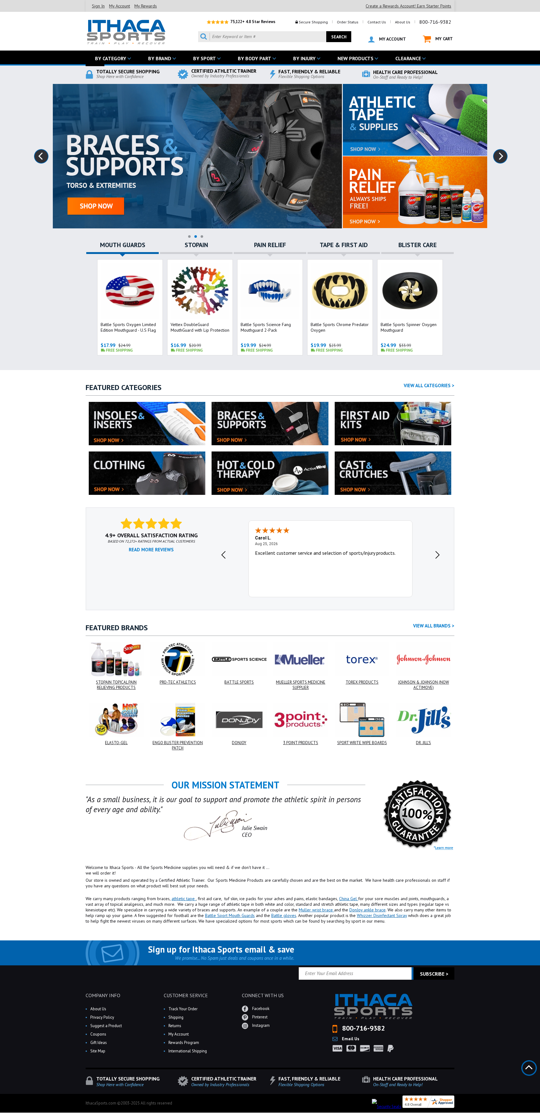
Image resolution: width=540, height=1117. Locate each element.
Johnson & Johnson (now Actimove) (423, 685)
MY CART (443, 38)
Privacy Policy (102, 1017)
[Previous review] (223, 555)
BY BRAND (159, 58)
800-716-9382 (435, 22)
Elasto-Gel (116, 742)
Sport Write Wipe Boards (362, 742)
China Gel (348, 898)
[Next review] (437, 555)
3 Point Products (300, 742)
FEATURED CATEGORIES (124, 387)
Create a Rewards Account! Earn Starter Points (408, 6)
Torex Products (362, 682)
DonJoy (239, 742)
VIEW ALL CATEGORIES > (429, 385)
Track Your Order (183, 1009)
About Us (402, 22)
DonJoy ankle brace (367, 910)
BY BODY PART (254, 58)
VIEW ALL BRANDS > (433, 626)
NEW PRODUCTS (355, 58)
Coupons (98, 1034)
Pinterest (259, 1017)
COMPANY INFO (103, 995)
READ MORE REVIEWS (151, 550)
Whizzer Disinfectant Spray (382, 915)
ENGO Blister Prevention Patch (177, 745)
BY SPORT (204, 58)
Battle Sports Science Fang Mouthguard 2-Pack (266, 327)
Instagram (260, 1025)
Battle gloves (283, 915)
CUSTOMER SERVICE (186, 995)
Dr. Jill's (423, 742)
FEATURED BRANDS (117, 627)
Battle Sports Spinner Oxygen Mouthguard (409, 327)
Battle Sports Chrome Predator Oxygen (340, 327)
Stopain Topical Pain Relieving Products (116, 685)
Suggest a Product (106, 1025)
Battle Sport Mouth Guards (230, 915)
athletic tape (184, 898)
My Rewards (145, 6)
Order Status (347, 22)
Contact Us (377, 22)
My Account (119, 6)
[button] (539, 1116)
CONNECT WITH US (263, 995)
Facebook (260, 1008)
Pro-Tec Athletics (178, 682)
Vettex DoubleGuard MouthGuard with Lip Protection (200, 327)
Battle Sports (239, 682)
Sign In (98, 6)
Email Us (350, 1038)
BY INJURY (304, 58)
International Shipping (187, 1051)
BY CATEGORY (110, 58)
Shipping (175, 1017)
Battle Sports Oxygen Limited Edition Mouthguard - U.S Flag (128, 327)
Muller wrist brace (316, 910)
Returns (174, 1025)
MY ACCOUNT (392, 39)
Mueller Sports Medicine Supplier (300, 685)
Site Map (97, 1051)
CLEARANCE (408, 58)
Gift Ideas (98, 1042)
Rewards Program (183, 1042)
